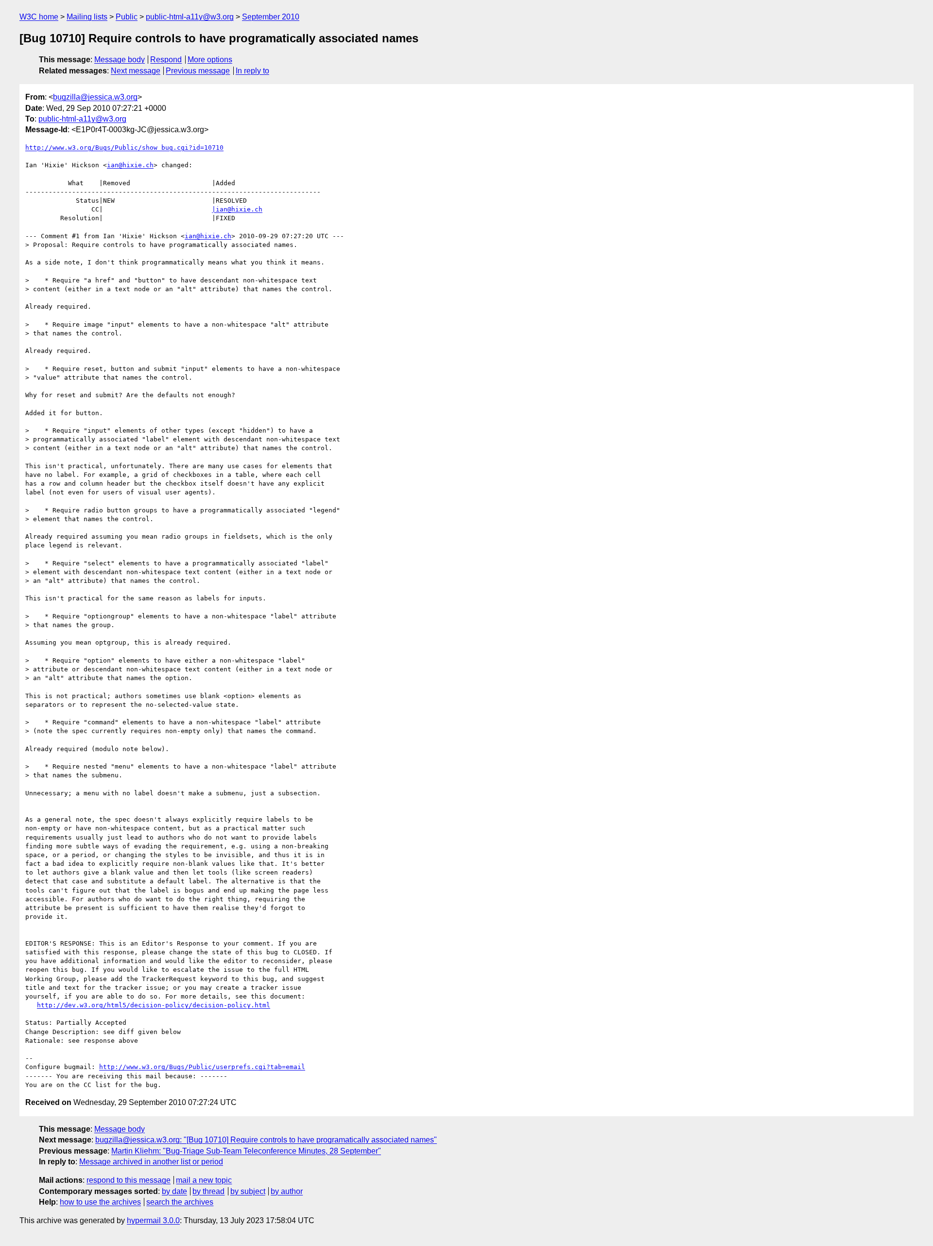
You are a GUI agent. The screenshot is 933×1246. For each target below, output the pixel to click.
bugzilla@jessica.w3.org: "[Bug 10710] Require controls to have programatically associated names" (266, 1140)
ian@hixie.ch (130, 165)
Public (127, 17)
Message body (119, 59)
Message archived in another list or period (151, 1162)
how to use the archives (100, 1202)
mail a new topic (204, 1180)
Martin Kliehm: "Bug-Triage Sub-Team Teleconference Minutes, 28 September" (246, 1151)
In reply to (252, 71)
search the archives (179, 1202)
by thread (208, 1191)
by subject (247, 1191)
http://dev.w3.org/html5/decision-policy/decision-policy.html (153, 1005)
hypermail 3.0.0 (153, 1220)
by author (287, 1191)
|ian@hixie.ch (237, 209)
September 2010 (270, 17)
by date (174, 1191)
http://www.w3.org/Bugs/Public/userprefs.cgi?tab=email (202, 1067)
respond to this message (128, 1180)
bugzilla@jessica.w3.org (95, 97)
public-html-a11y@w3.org (190, 17)
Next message (135, 71)
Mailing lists (87, 17)
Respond (166, 59)
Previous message (198, 71)
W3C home (38, 17)
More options (210, 59)
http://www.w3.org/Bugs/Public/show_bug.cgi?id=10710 (124, 147)
